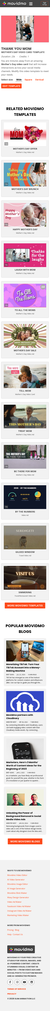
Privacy (11, 993)
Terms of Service (16, 989)
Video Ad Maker (14, 902)
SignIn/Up (44, 3)
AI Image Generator (16, 888)
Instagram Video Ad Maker (19, 910)
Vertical (39, 79)
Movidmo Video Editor (17, 875)
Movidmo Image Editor (17, 884)
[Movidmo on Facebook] (10, 982)
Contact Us (18, 934)
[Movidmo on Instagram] (17, 982)
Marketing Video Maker (18, 915)
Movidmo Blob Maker (17, 893)
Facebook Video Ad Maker (19, 906)
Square (28, 79)
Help (9, 934)
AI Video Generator (16, 879)
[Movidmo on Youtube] (24, 982)
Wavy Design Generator (18, 897)
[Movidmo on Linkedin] (31, 982)
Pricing (10, 930)
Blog (17, 930)
